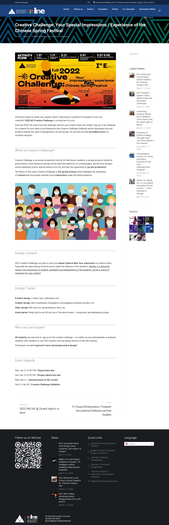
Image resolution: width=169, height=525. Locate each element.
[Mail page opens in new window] (88, 2)
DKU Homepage (21, 2)
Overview (133, 53)
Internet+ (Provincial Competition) (100, 465)
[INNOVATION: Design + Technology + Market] (141, 237)
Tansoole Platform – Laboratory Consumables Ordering (102, 474)
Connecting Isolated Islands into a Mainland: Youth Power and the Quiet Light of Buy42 (144, 118)
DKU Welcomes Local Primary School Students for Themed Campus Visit (144, 79)
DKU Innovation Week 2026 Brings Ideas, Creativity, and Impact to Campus (70, 447)
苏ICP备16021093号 (52, 519)
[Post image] (132, 75)
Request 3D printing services (104, 481)
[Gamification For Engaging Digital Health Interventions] (133, 229)
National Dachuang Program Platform (103, 444)
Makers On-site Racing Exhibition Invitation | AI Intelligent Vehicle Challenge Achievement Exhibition (70, 464)
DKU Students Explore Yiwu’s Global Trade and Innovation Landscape (144, 98)
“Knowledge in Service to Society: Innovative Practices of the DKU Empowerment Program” (145, 161)
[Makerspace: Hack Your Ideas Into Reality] (150, 229)
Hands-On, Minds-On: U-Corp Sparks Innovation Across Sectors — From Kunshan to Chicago (145, 187)
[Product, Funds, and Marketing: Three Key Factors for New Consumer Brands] (150, 220)
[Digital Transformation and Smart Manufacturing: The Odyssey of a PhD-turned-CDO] (141, 220)
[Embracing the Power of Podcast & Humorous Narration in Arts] (133, 237)
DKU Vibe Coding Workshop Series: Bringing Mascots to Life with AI (70, 497)
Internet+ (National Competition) (99, 458)
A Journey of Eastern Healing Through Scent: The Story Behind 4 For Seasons (145, 137)
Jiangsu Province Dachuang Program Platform (103, 451)
